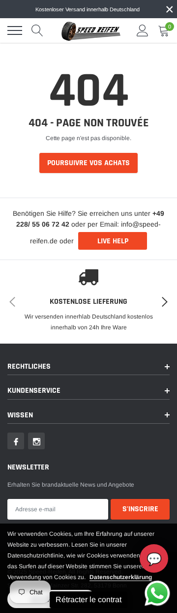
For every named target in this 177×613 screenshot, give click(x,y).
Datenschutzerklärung (120, 577)
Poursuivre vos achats (88, 163)
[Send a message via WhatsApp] (157, 593)
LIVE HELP (112, 241)
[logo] (90, 30)
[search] (37, 30)
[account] (142, 30)
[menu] (14, 30)
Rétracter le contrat (88, 599)
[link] (15, 441)
